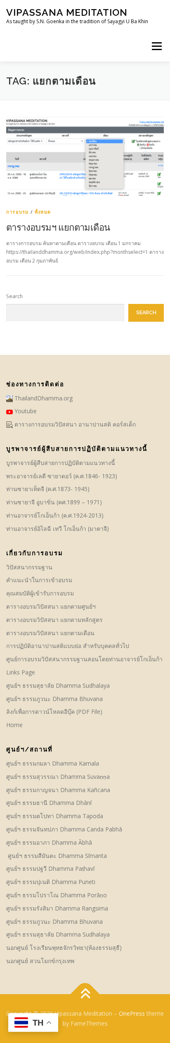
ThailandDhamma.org (43, 398)
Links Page (20, 672)
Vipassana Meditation (67, 12)
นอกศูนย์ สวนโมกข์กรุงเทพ (40, 961)
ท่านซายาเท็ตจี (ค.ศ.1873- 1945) (48, 489)
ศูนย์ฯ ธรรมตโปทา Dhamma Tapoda (54, 816)
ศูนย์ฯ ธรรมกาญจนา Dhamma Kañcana (58, 790)
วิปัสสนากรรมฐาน (29, 567)
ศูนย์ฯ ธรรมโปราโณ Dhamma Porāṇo (56, 895)
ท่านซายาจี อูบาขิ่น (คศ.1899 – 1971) (54, 502)
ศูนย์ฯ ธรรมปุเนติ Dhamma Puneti (50, 882)
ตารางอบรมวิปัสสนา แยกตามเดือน (50, 633)
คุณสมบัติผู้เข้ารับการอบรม (40, 593)
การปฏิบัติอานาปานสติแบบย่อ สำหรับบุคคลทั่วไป (67, 646)
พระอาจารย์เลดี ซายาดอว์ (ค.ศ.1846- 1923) (61, 476)
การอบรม (17, 212)
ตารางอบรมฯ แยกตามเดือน (58, 227)
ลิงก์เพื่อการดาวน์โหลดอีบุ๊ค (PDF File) (54, 711)
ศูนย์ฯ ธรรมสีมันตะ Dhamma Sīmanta (56, 856)
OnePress (132, 1013)
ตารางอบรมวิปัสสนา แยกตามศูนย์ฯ (51, 606)
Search (14, 296)
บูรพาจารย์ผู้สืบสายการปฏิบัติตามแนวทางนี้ (60, 463)
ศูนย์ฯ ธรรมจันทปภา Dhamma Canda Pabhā (65, 829)
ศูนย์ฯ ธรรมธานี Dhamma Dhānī (49, 803)
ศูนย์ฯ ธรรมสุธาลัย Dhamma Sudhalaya (58, 685)
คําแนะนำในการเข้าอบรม (39, 580)
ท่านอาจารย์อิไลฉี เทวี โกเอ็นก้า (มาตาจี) (57, 528)
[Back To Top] (85, 994)
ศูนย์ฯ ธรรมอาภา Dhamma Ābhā (49, 842)
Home (14, 725)
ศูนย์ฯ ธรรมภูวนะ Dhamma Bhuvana (54, 699)
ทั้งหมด (43, 212)
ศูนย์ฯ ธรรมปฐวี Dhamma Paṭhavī (50, 868)
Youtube (25, 411)
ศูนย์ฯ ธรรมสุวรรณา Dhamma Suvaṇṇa (58, 776)
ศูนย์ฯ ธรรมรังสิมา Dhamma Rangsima (57, 908)
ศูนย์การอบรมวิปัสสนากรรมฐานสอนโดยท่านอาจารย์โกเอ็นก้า (84, 659)
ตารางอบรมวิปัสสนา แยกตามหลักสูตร (54, 620)
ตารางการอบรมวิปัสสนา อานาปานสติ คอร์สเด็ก (74, 424)
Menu (156, 46)
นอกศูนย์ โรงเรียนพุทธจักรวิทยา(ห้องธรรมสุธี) (64, 947)
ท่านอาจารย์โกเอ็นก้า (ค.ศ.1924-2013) (55, 515)
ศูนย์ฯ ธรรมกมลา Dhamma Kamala (52, 763)
